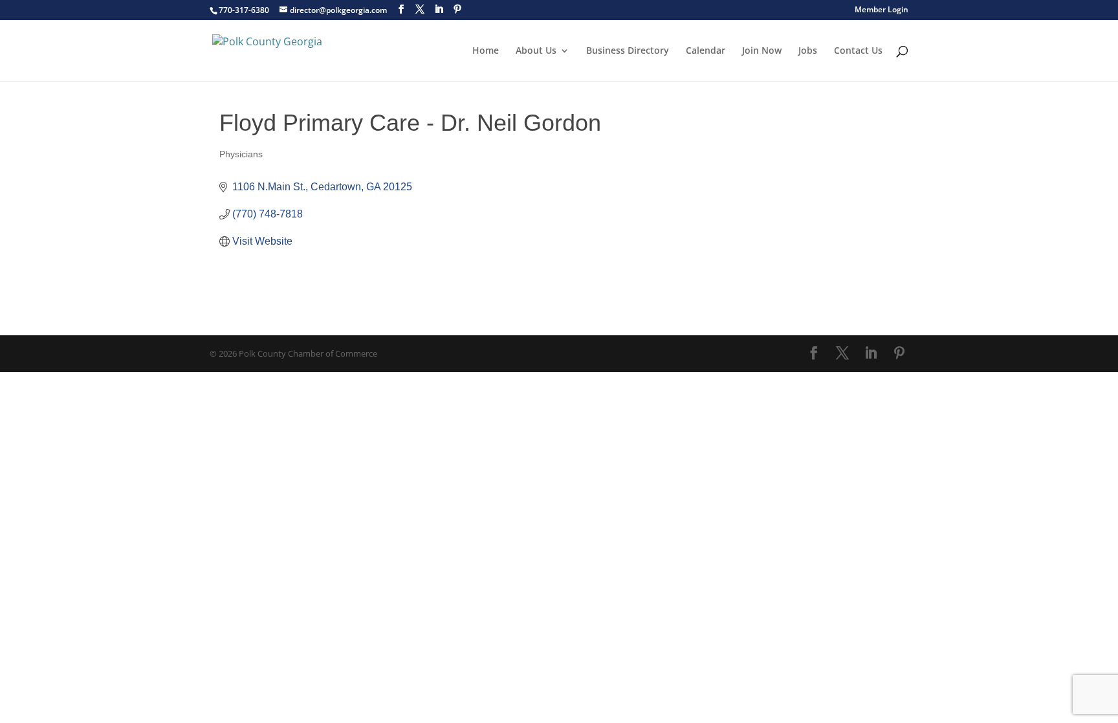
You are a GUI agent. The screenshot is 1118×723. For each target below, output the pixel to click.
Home (485, 51)
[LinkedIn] (438, 9)
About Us (536, 51)
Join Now (762, 51)
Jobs (807, 51)
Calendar (705, 51)
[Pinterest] (457, 9)
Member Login (881, 10)
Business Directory (627, 51)
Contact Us (858, 51)
